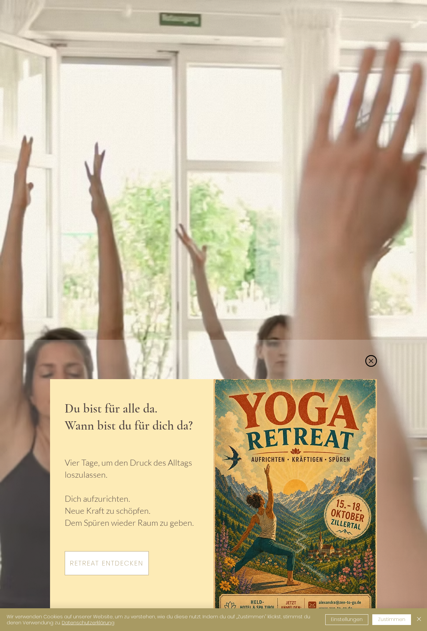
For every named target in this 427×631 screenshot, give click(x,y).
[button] (371, 361)
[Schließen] (419, 620)
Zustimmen (391, 619)
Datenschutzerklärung (88, 622)
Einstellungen (347, 619)
